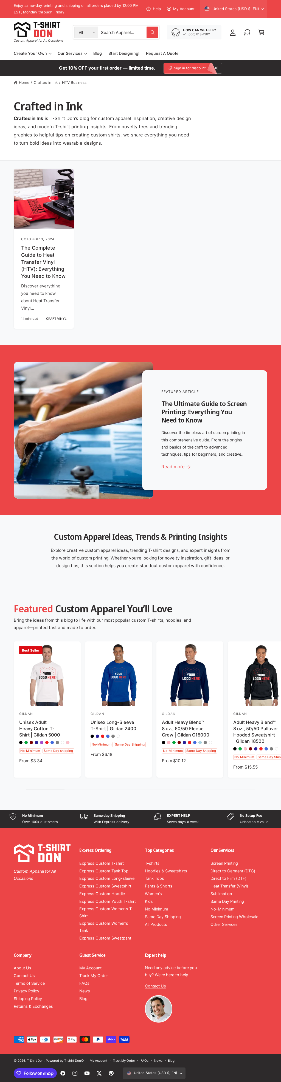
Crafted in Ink (46, 82)
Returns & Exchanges (33, 1006)
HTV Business (74, 82)
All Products (156, 924)
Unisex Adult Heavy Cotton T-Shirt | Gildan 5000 (39, 729)
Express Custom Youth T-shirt (107, 901)
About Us (22, 968)
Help (157, 9)
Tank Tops (154, 878)
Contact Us (24, 975)
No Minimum (156, 909)
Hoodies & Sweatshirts (166, 871)
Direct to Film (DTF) (228, 878)
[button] (261, 32)
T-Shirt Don (35, 1061)
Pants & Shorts (158, 886)
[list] (140, 819)
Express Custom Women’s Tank (103, 927)
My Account (184, 9)
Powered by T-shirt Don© (65, 1061)
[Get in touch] (247, 32)
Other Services (224, 924)
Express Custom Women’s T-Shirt (106, 912)
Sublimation (221, 893)
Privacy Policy (26, 991)
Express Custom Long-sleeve (106, 878)
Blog (83, 998)
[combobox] (129, 32)
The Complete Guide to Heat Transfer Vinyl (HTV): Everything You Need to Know (43, 262)
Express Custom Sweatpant (105, 938)
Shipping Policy (28, 998)
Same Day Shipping (163, 916)
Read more (173, 466)
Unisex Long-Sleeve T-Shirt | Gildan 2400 (113, 725)
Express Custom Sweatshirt (105, 886)
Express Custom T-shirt (101, 863)
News (84, 991)
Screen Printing (224, 863)
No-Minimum (222, 909)
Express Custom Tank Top (103, 871)
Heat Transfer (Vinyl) (229, 886)
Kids (149, 901)
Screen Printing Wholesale (234, 916)
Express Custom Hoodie (102, 893)
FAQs (84, 983)
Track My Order (93, 975)
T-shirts (152, 863)
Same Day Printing (227, 901)
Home (24, 82)
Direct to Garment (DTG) (232, 871)
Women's (153, 893)
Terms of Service (29, 983)
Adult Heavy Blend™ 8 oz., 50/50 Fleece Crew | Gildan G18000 (185, 729)
